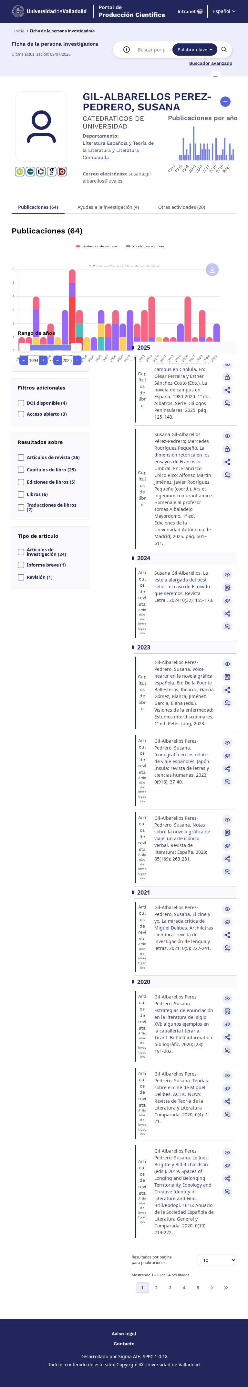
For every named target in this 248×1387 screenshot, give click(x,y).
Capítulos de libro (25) (51, 470)
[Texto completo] (227, 377)
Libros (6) (37, 494)
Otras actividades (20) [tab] (181, 207)
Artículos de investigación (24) (46, 552)
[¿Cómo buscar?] (126, 49)
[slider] (24, 347)
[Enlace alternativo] (227, 600)
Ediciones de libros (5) (51, 482)
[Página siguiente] (211, 1287)
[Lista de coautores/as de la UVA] (227, 403)
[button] (215, 76)
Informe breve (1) (46, 565)
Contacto (124, 1343)
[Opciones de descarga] (212, 269)
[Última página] (225, 1287)
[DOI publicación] (227, 587)
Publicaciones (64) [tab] (38, 207)
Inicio (19, 31)
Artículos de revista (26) (53, 457)
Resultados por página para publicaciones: (152, 1260)
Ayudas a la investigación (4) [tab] (108, 207)
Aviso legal (124, 1333)
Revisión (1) (40, 577)
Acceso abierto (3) (47, 414)
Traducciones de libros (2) (52, 507)
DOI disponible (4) (47, 403)
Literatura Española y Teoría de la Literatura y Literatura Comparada (118, 150)
